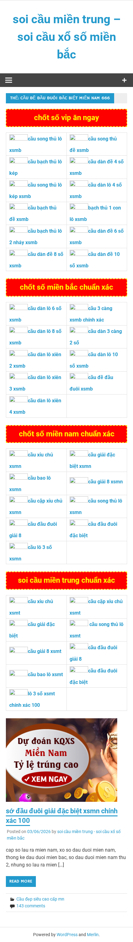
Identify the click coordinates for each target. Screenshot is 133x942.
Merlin (93, 934)
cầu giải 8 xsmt (44, 651)
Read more (20, 881)
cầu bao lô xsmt (45, 674)
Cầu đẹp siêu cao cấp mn (40, 899)
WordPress (67, 934)
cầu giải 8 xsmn (105, 482)
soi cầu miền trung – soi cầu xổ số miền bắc (67, 36)
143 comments (30, 905)
